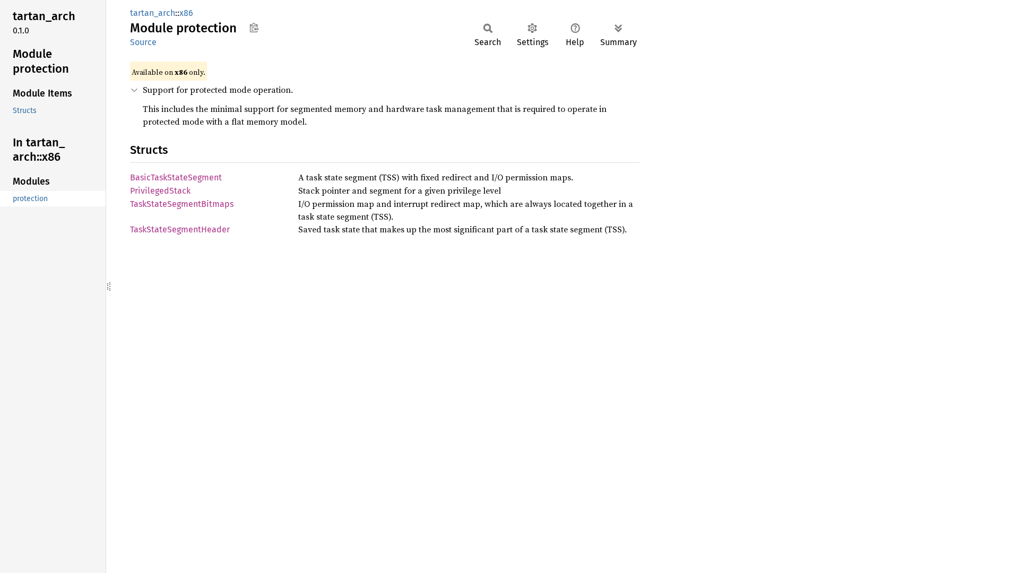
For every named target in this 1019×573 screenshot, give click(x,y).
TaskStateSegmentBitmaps (182, 204)
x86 (186, 13)
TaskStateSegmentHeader (180, 229)
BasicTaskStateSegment (176, 177)
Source (143, 42)
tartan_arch (152, 13)
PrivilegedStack (160, 191)
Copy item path (254, 28)
